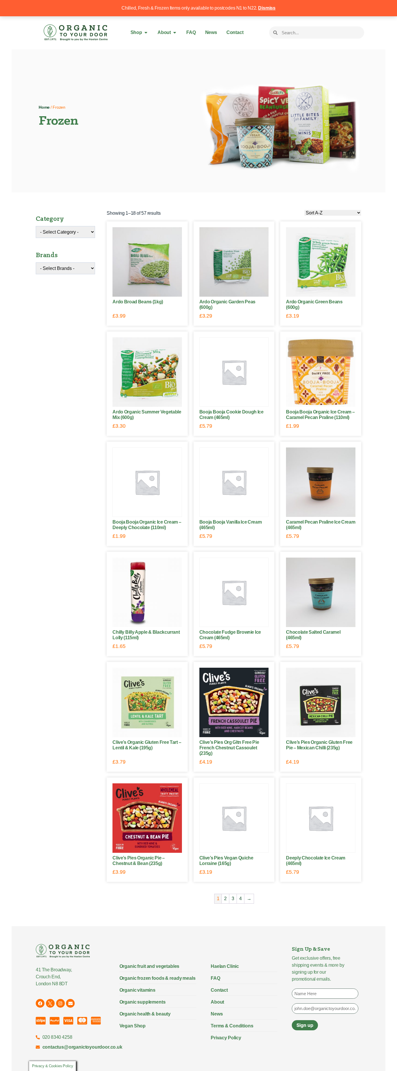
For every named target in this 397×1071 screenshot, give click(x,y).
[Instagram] (60, 1003)
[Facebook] (40, 1003)
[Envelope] (70, 1003)
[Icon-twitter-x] (50, 1003)
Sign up (304, 1025)
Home (44, 107)
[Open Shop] (146, 32)
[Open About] (174, 32)
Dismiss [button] (267, 8)
